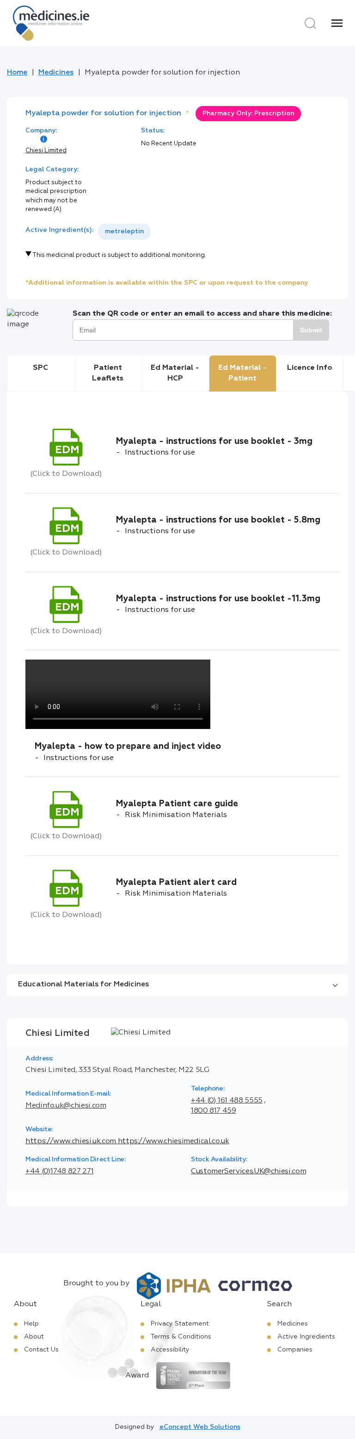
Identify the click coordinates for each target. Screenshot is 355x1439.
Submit (311, 330)
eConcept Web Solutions (199, 1427)
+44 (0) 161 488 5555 (227, 1100)
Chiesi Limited (46, 151)
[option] (124, 232)
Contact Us (41, 1349)
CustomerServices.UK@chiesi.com (248, 1171)
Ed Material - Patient (242, 373)
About (34, 1336)
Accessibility (170, 1349)
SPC (40, 368)
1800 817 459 (213, 1111)
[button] (177, 985)
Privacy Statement (180, 1324)
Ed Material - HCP (175, 373)
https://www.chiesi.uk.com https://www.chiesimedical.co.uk (127, 1141)
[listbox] (124, 232)
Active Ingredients (306, 1336)
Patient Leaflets (107, 373)
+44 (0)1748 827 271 (59, 1171)
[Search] (310, 23)
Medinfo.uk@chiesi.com (65, 1105)
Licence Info (309, 368)
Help (31, 1324)
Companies (294, 1349)
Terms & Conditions (181, 1336)
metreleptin (124, 231)
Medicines (55, 72)
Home (17, 72)
